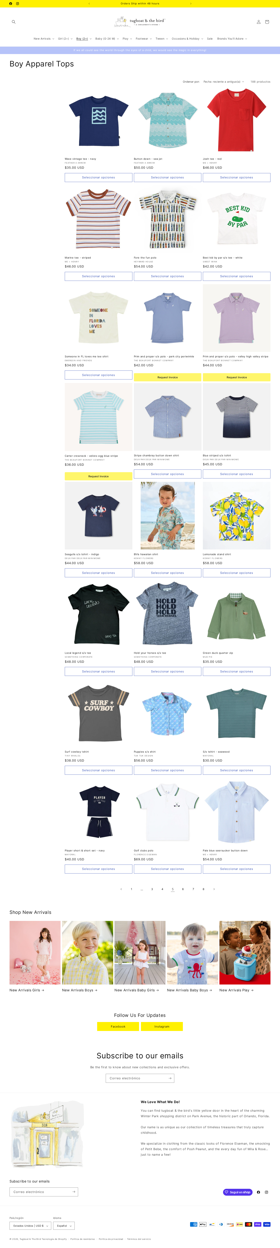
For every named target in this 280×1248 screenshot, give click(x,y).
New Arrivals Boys (77, 990)
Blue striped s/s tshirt (217, 455)
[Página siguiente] (214, 889)
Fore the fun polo (145, 257)
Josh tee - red (212, 158)
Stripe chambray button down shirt (156, 455)
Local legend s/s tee (78, 652)
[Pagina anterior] (121, 889)
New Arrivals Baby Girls (134, 990)
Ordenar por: (191, 81)
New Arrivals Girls (25, 990)
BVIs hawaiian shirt (146, 554)
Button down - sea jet (148, 158)
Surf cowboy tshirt (77, 751)
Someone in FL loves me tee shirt (86, 356)
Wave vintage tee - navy (80, 158)
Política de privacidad (111, 1239)
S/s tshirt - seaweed (216, 751)
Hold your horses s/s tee (150, 652)
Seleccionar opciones (98, 177)
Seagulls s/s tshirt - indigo (82, 554)
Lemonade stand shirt (217, 554)
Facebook (118, 1026)
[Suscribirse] (170, 1078)
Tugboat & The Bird (30, 1239)
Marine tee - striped (78, 257)
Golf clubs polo (144, 850)
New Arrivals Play (234, 990)
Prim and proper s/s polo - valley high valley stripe (235, 356)
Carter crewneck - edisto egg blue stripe (91, 455)
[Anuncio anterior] (89, 3)
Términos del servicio (139, 1239)
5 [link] (173, 889)
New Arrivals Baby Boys (187, 990)
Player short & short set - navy (85, 850)
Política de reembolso (82, 1239)
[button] (14, 22)
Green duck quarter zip (218, 652)
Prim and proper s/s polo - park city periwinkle (164, 356)
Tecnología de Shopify (54, 1239)
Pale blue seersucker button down (225, 850)
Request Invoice (168, 377)
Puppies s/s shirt (145, 751)
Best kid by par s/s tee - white (223, 257)
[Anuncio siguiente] (191, 3)
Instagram (162, 1026)
